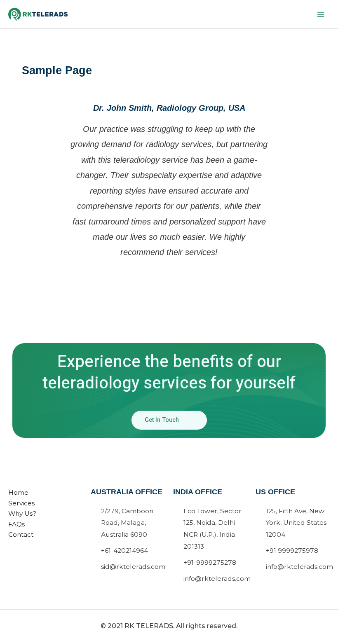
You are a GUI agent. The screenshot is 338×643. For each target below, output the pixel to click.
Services (21, 503)
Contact (20, 534)
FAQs (16, 524)
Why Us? (22, 513)
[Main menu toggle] (321, 14)
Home (18, 492)
